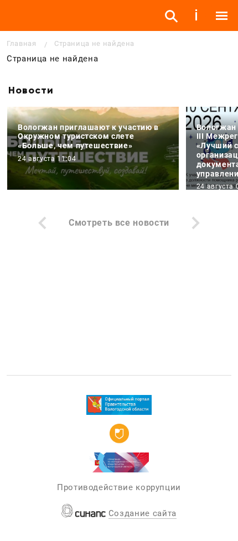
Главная (21, 43)
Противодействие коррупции (119, 487)
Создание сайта (142, 513)
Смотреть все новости (119, 222)
